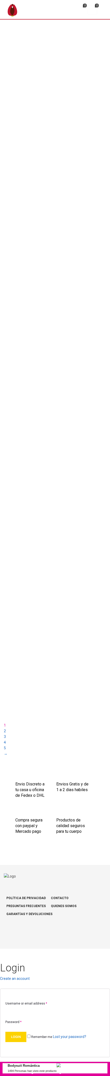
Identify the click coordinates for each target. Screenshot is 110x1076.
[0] (80, 10)
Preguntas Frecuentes (26, 906)
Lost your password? (69, 1037)
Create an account (15, 978)
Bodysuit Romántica (24, 1066)
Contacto (60, 898)
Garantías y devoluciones (29, 914)
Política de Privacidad (26, 898)
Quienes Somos (63, 906)
